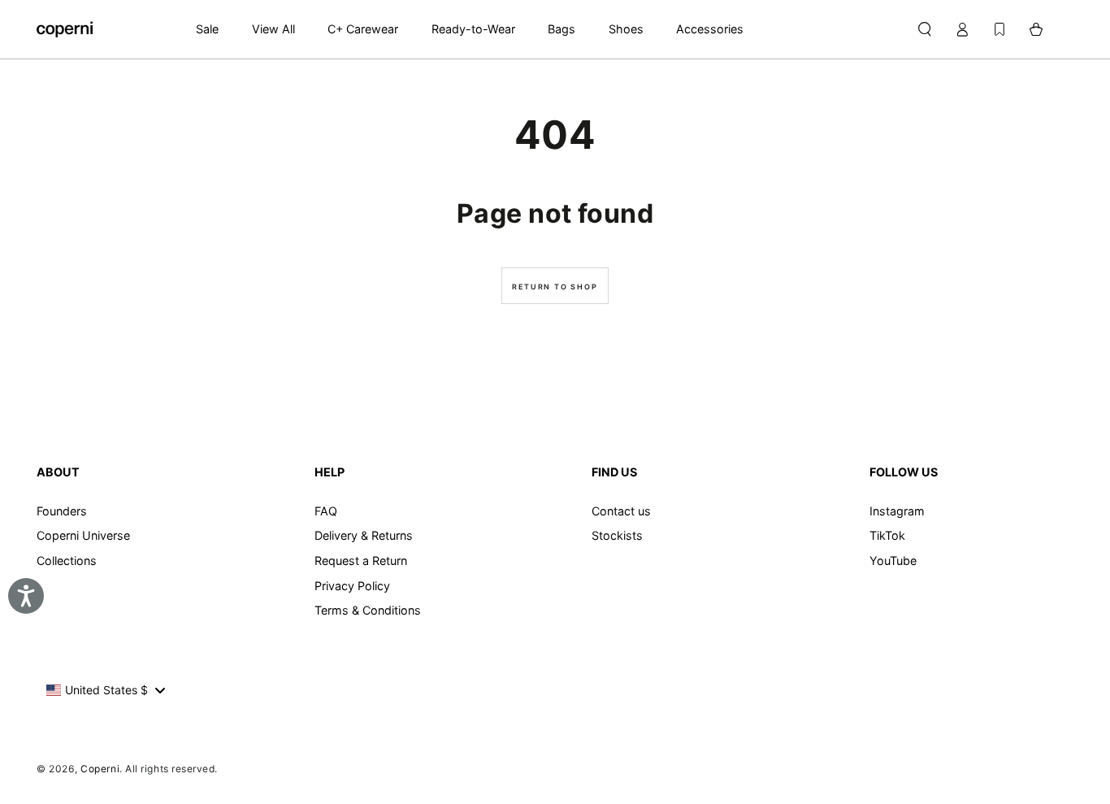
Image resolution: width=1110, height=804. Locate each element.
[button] (924, 29)
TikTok (887, 535)
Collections (67, 560)
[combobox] (105, 690)
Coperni (99, 769)
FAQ (325, 511)
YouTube (893, 560)
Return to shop (554, 286)
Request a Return (360, 560)
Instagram (897, 511)
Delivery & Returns (363, 535)
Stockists (617, 535)
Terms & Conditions (367, 610)
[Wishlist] (999, 29)
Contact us (621, 511)
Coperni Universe (83, 535)
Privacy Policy (352, 586)
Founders (62, 511)
